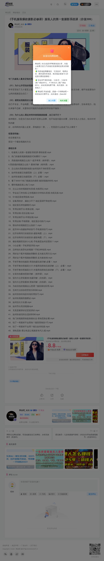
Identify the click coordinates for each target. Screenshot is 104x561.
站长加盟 (63, 100)
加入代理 (51, 100)
